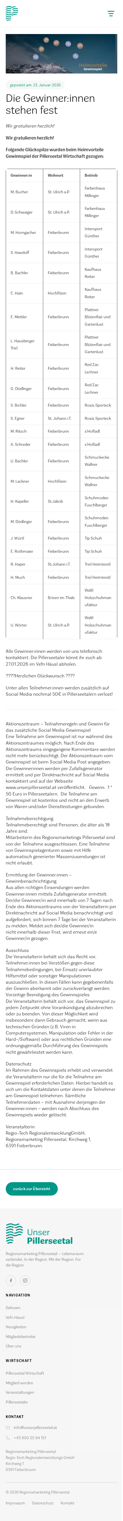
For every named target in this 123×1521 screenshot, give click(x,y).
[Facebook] (11, 1280)
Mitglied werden (19, 1383)
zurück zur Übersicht (31, 1189)
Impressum (15, 1503)
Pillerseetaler (17, 1402)
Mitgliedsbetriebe (20, 1336)
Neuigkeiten (16, 1327)
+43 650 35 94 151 (30, 1437)
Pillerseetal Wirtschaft (25, 1373)
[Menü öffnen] (111, 13)
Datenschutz (43, 1503)
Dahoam (13, 1307)
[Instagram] (25, 1280)
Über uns (13, 1346)
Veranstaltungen (20, 1392)
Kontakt (67, 1503)
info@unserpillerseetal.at (35, 1427)
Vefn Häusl (15, 1317)
